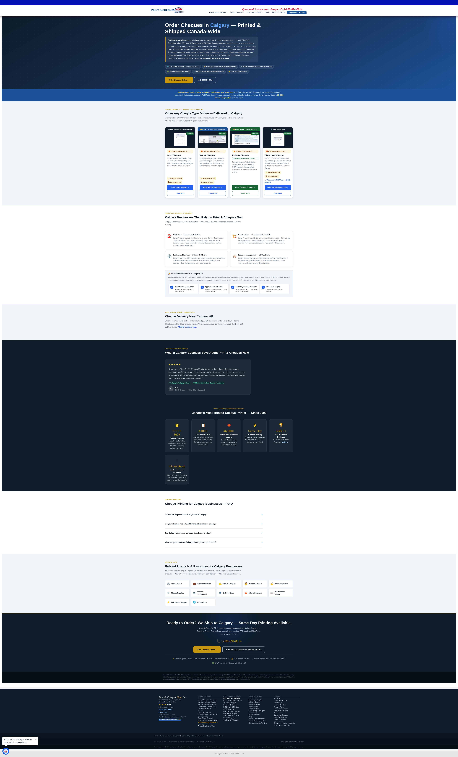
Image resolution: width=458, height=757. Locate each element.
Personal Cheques (253, 583)
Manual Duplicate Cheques (207, 704)
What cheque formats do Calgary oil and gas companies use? (190, 542)
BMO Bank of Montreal (231, 707)
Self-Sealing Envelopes (257, 711)
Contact (292, 742)
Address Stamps (254, 702)
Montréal (183, 736)
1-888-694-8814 (293, 9)
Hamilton (207, 736)
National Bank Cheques (231, 711)
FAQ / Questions (254, 714)
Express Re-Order (280, 705)
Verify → (285, 442)
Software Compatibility (200, 593)
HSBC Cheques (228, 718)
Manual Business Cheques (207, 702)
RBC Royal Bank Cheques (232, 701)
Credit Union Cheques (230, 720)
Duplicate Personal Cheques (208, 714)
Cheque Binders (254, 704)
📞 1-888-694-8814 (205, 80)
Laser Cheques (174, 583)
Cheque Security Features (258, 721)
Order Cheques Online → (178, 80)
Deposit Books (254, 708)
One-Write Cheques (204, 708)
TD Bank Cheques (229, 703)
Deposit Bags (253, 706)
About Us (277, 698)
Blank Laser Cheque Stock (207, 706)
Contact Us (163, 712)
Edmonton (176, 736)
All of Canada (219, 736)
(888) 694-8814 (165, 709)
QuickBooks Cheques (177, 602)
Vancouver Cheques (281, 711)
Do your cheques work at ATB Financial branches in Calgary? (190, 524)
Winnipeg (200, 736)
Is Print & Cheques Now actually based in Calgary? (186, 515)
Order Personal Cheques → (245, 187)
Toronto (170, 736)
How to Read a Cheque (277, 593)
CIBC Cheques (228, 709)
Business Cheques (202, 583)
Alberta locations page (187, 327)
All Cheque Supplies (256, 700)
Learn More (180, 193)
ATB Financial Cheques (231, 716)
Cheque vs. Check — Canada (284, 723)
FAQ (296, 742)
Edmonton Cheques (281, 715)
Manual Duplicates (279, 583)
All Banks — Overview (231, 698)
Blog (250, 716)
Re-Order (301, 742)
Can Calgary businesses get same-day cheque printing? (188, 533)
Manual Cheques (227, 583)
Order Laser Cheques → (180, 187)
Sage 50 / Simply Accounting (208, 720)
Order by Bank (226, 593)
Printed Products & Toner (206, 726)
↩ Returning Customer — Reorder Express (244, 649)
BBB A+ (281, 430)
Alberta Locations (253, 593)
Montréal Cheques (280, 717)
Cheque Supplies (175, 593)
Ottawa (194, 736)
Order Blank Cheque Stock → (278, 187)
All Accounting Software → (208, 722)
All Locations (200, 602)
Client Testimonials (280, 700)
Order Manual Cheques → (212, 187)
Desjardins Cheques (230, 713)
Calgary (189, 736)
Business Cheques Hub (282, 725)
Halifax (212, 736)
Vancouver (163, 736)
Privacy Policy (279, 707)
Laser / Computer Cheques (207, 700)
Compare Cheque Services (258, 723)
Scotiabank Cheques (230, 705)
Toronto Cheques (280, 713)
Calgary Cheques (280, 719)
